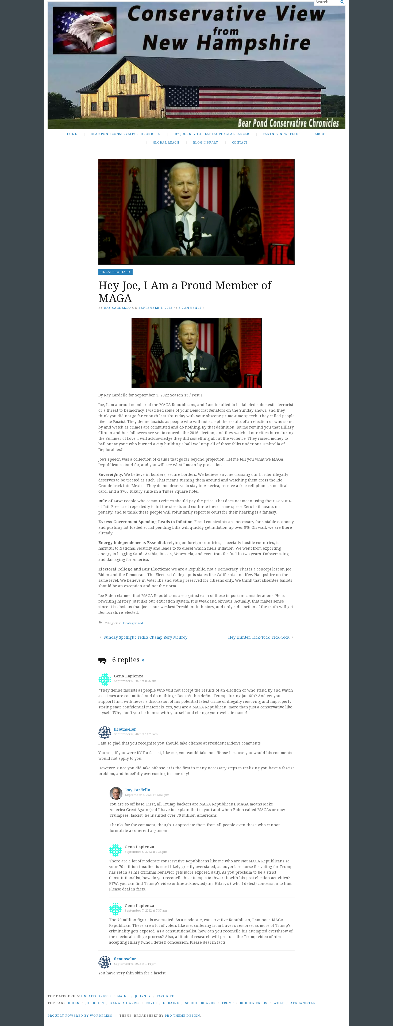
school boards (200, 1003)
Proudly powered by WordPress (80, 1015)
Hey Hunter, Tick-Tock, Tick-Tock (258, 637)
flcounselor (125, 729)
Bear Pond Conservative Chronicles (125, 134)
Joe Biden (94, 1003)
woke (278, 1003)
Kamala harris (125, 1003)
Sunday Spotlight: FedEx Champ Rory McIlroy (145, 637)
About (320, 134)
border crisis (254, 1003)
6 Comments (190, 308)
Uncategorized (115, 272)
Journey (143, 996)
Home (72, 134)
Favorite (165, 996)
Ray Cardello (117, 308)
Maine (123, 996)
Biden (73, 1003)
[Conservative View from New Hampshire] (196, 65)
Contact (240, 142)
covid (151, 1003)
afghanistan (303, 1003)
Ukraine (171, 1003)
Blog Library (205, 142)
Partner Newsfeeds (282, 134)
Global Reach (166, 142)
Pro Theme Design (182, 1015)
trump (228, 1003)
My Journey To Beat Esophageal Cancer (211, 134)
